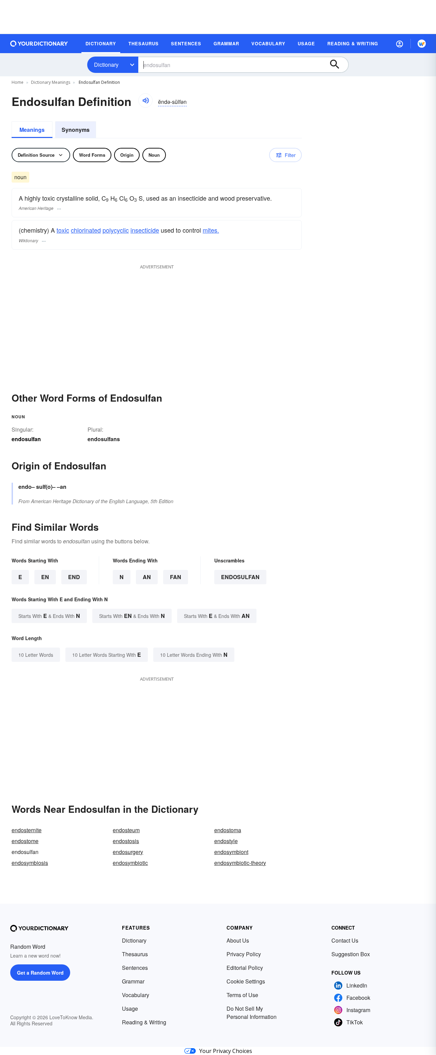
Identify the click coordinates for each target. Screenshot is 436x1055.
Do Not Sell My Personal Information (252, 1013)
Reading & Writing (144, 1022)
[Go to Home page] (39, 44)
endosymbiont (231, 852)
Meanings (32, 130)
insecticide (144, 230)
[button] (399, 43)
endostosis (126, 841)
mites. (211, 230)
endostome (25, 841)
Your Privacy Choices (225, 1051)
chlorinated (86, 230)
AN (147, 577)
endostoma (227, 830)
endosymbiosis (30, 863)
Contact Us (344, 940)
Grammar (133, 981)
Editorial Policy (245, 968)
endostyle (226, 841)
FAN (175, 577)
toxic (63, 230)
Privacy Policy (244, 954)
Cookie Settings (246, 981)
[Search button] (338, 64)
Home (18, 82)
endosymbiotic (130, 863)
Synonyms (76, 130)
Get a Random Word (40, 972)
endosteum (126, 830)
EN (45, 577)
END (74, 577)
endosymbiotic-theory (240, 863)
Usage (130, 1008)
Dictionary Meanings (50, 82)
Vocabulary (135, 995)
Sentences (135, 968)
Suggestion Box (350, 954)
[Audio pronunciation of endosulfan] (145, 100)
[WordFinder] (422, 43)
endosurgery (128, 852)
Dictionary (106, 64)
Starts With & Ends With (49, 616)
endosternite (27, 830)
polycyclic (116, 230)
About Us (238, 940)
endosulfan (240, 577)
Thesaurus (135, 954)
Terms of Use (242, 995)
